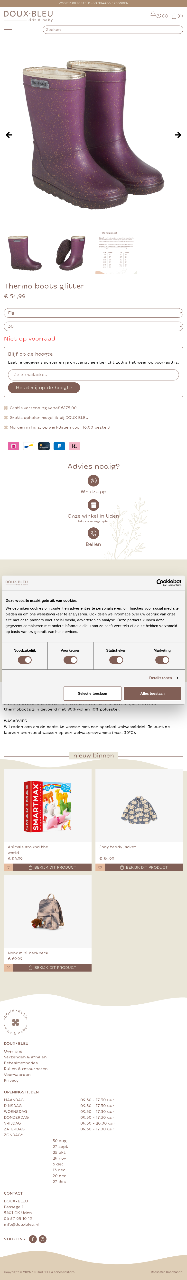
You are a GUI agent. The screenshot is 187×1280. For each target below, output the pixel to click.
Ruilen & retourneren (26, 1068)
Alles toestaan (152, 693)
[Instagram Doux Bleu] (43, 1239)
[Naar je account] (152, 16)
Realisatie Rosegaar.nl (167, 1272)
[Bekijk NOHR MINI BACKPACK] (48, 911)
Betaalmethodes (21, 1063)
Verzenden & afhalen (25, 1057)
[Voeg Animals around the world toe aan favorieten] (8, 867)
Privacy (11, 1080)
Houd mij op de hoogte (44, 388)
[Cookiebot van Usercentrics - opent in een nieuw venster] (160, 582)
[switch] (70, 660)
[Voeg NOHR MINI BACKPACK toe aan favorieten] (8, 968)
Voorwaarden (17, 1074)
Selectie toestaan (92, 693)
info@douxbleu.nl (21, 1224)
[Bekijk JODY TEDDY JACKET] (139, 805)
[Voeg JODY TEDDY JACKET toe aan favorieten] (100, 867)
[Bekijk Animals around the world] (48, 805)
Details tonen (160, 678)
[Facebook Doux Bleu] (33, 1239)
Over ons (13, 1051)
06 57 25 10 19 (18, 1218)
